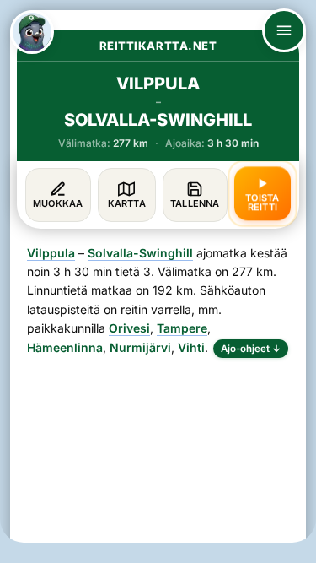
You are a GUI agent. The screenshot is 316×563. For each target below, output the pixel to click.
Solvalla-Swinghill (140, 253)
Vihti (191, 347)
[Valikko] (284, 30)
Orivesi (129, 328)
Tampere (182, 328)
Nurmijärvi (140, 347)
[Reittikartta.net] (32, 32)
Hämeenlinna (65, 347)
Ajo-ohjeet (251, 349)
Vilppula (51, 253)
